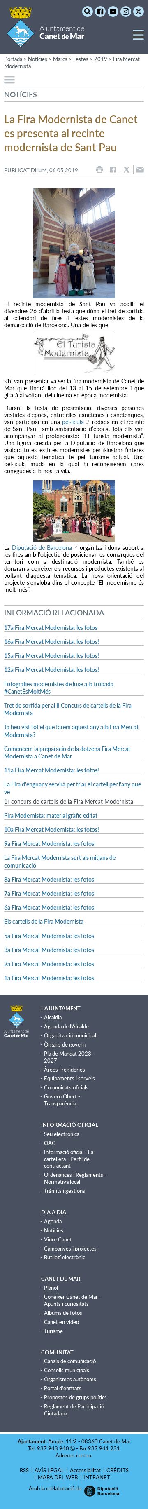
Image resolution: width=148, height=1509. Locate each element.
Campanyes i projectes (70, 1248)
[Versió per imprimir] (99, 169)
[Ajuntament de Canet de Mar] (45, 42)
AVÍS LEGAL (49, 1470)
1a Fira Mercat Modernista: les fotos (49, 977)
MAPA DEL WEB (58, 1477)
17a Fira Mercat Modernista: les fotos (50, 627)
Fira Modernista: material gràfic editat (50, 815)
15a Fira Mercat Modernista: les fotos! (51, 655)
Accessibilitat (85, 1470)
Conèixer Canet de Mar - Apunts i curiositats (72, 1300)
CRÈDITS (117, 1470)
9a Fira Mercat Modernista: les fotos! (50, 843)
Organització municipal (70, 1035)
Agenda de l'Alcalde (66, 1026)
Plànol (51, 1287)
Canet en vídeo (61, 1322)
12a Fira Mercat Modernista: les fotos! (51, 669)
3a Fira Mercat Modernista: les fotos (49, 949)
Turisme (53, 1331)
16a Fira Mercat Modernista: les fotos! (51, 641)
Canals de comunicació (70, 1361)
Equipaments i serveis (69, 1078)
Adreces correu (74, 1455)
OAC (50, 1143)
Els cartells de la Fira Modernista (43, 921)
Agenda (53, 1221)
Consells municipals (66, 1370)
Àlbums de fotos (63, 1313)
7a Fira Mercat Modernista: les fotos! (50, 893)
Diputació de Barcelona (42, 547)
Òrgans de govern (65, 1044)
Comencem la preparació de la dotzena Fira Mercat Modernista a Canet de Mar (67, 752)
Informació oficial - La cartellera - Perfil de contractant (68, 1159)
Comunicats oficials (66, 1087)
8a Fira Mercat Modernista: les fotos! (50, 879)
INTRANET (96, 1477)
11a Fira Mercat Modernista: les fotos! (51, 770)
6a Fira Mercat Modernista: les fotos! (50, 907)
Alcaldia (53, 1017)
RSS (24, 1470)
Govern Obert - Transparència (62, 1100)
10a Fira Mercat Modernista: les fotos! (51, 829)
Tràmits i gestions (64, 1190)
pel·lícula (73, 421)
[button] (138, 38)
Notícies (53, 1230)
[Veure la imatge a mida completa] (74, 243)
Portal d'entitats (62, 1388)
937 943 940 (53, 1448)
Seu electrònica (61, 1134)
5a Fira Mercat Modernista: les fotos (49, 935)
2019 (100, 59)
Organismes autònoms (70, 1379)
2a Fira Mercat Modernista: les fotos (49, 963)
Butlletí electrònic (64, 1257)
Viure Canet (58, 1239)
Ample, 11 (60, 1441)
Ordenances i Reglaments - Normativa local (75, 1178)
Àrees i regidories (64, 1069)
